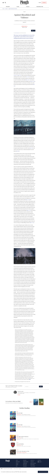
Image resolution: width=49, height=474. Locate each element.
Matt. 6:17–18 (32, 81)
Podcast (27, 6)
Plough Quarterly (25, 461)
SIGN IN (40, 2)
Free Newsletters (40, 6)
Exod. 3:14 (31, 148)
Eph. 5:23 (19, 75)
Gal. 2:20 (27, 76)
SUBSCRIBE (44, 2)
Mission (17, 463)
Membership (25, 463)
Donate (17, 464)
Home (3, 8)
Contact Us (32, 461)
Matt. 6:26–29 (28, 79)
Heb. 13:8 (17, 151)
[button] (3, 2)
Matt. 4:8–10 (28, 199)
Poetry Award (33, 464)
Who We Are (18, 461)
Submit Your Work (33, 463)
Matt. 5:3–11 (29, 210)
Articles (6, 8)
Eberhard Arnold (24, 26)
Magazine (8, 6)
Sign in (20, 468)
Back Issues (25, 464)
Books (18, 6)
